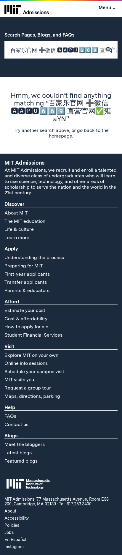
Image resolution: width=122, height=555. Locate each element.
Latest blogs (18, 452)
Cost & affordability (25, 318)
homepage (60, 136)
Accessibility (16, 518)
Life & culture (19, 229)
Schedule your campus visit (34, 371)
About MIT (16, 213)
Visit (9, 346)
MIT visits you (19, 379)
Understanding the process (34, 257)
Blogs (10, 436)
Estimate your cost (24, 310)
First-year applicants (27, 274)
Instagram (14, 546)
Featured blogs (21, 461)
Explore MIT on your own (31, 355)
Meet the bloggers (24, 444)
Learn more (16, 237)
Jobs (9, 532)
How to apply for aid (26, 326)
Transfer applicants (25, 282)
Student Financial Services (33, 335)
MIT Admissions (24, 163)
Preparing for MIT (23, 266)
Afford (11, 302)
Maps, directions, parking (32, 396)
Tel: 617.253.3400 (75, 504)
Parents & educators (26, 290)
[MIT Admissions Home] (26, 9)
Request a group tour (27, 388)
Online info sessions (26, 363)
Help (9, 407)
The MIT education (24, 221)
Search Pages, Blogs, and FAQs (42, 35)
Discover (14, 204)
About (10, 511)
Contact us (16, 424)
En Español (15, 539)
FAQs (10, 416)
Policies (11, 525)
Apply (11, 249)
